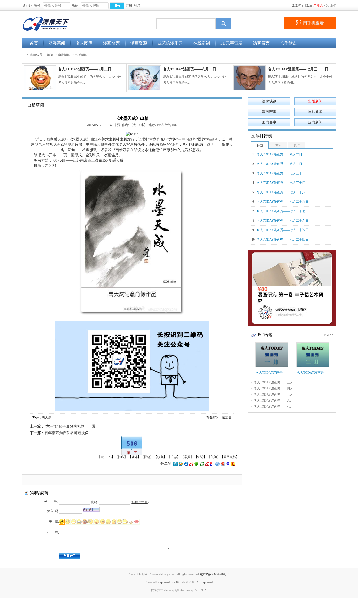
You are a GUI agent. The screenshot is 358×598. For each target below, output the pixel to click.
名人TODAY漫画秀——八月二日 (84, 69)
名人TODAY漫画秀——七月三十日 (281, 183)
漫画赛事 (269, 112)
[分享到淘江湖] (207, 464)
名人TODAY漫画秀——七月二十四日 (282, 239)
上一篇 (35, 426)
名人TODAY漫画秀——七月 (273, 406)
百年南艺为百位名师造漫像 (67, 433)
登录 (137, 5)
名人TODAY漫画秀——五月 (273, 394)
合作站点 (288, 43)
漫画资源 (138, 43)
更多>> (328, 335)
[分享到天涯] (217, 464)
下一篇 (35, 433)
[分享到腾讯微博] (175, 464)
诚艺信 (226, 417)
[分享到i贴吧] (212, 464)
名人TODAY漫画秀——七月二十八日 (282, 192)
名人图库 (84, 43)
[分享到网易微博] (223, 464)
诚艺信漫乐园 (170, 43)
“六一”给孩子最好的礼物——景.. (71, 426)
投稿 (147, 457)
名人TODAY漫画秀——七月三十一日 (298, 69)
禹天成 (59, 139)
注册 (129, 5)
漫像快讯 (269, 101)
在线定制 (201, 43)
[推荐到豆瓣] (202, 464)
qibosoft (208, 582)
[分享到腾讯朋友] (196, 464)
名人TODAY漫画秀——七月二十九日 (282, 202)
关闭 (214, 457)
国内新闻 (315, 122)
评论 (200, 457)
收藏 (160, 457)
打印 (121, 457)
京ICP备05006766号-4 (214, 574)
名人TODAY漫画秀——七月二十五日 (282, 230)
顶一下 (132, 453)
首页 (34, 43)
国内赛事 (269, 122)
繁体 (134, 457)
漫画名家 (111, 43)
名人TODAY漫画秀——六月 (273, 400)
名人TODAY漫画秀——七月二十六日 (282, 220)
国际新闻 (315, 112)
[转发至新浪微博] (191, 464)
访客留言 (261, 43)
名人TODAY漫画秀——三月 (273, 382)
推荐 (174, 457)
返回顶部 (229, 457)
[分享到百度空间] (228, 464)
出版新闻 (81, 55)
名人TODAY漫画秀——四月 (273, 388)
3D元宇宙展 (231, 43)
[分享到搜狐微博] (233, 464)
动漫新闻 (56, 43)
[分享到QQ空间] (181, 464)
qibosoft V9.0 (169, 582)
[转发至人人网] (186, 464)
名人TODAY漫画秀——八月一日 (189, 69)
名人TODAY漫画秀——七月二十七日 (282, 211)
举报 (187, 457)
